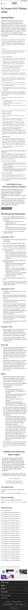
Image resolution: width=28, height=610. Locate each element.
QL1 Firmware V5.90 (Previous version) (10, 512)
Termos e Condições (16, 602)
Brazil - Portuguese (6, 595)
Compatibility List (7, 208)
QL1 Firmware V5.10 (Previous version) (10, 529)
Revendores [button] (3, 588)
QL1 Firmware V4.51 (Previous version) (10, 535)
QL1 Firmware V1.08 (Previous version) (10, 556)
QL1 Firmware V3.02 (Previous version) (10, 554)
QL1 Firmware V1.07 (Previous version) (10, 558)
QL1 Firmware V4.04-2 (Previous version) (10, 541)
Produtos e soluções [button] (5, 582)
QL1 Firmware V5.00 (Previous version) (10, 533)
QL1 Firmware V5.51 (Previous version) (10, 525)
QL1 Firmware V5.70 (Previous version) (10, 520)
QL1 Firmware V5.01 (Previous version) (10, 531)
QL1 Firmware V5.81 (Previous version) (10, 516)
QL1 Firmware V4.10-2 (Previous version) (10, 539)
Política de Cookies (19, 604)
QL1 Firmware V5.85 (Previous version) (10, 514)
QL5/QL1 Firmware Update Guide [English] (11, 500)
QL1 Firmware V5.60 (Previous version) (10, 523)
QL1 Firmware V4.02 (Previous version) (10, 543)
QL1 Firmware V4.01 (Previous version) (10, 545)
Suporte (2, 566)
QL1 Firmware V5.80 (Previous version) (10, 518)
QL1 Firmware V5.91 (6, 510)
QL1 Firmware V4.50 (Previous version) (10, 537)
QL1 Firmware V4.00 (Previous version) (10, 547)
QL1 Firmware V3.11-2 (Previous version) (10, 550)
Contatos (7, 602)
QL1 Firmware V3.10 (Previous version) (10, 552)
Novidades (3, 585)
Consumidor (3, 598)
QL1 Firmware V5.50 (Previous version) (10, 527)
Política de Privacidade (8, 604)
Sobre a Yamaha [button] (4, 592)
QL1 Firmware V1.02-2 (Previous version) (10, 560)
